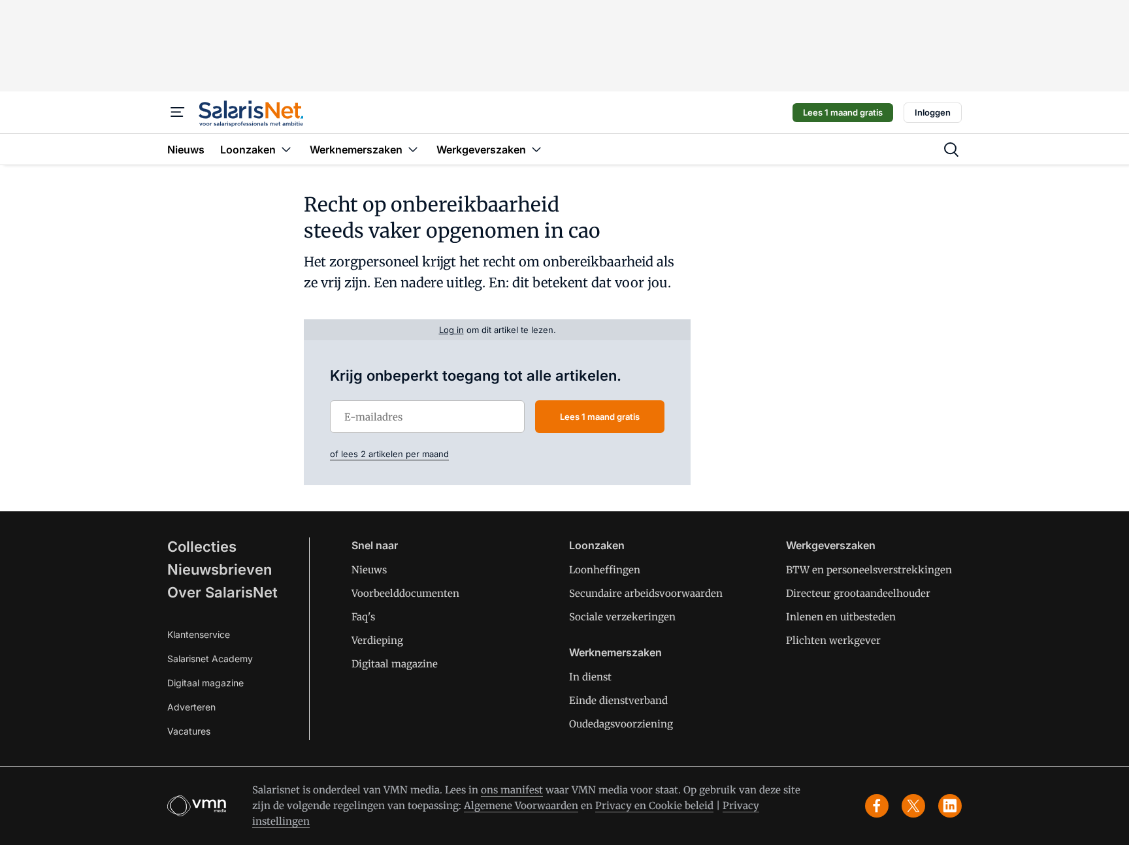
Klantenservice (198, 634)
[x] (913, 806)
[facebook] (877, 806)
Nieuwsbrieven (219, 569)
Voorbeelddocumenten (405, 593)
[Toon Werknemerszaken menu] (413, 149)
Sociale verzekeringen (622, 617)
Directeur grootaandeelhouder (858, 593)
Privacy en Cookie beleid (654, 805)
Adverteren (191, 706)
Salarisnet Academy (210, 658)
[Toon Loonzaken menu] (286, 149)
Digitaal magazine (205, 682)
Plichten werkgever (833, 640)
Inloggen (933, 112)
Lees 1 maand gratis (843, 112)
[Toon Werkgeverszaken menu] (536, 149)
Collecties (202, 546)
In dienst (590, 677)
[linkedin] (950, 806)
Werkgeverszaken (830, 545)
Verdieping (377, 640)
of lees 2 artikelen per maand (389, 454)
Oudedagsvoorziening (621, 724)
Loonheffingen (604, 570)
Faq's (363, 617)
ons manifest (512, 790)
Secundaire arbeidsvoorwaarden (646, 593)
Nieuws (369, 570)
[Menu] (177, 112)
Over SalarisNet (222, 592)
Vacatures (188, 731)
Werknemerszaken (615, 652)
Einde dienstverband (618, 700)
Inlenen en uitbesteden (841, 617)
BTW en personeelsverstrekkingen (869, 570)
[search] (951, 149)
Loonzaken (597, 545)
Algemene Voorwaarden (521, 805)
